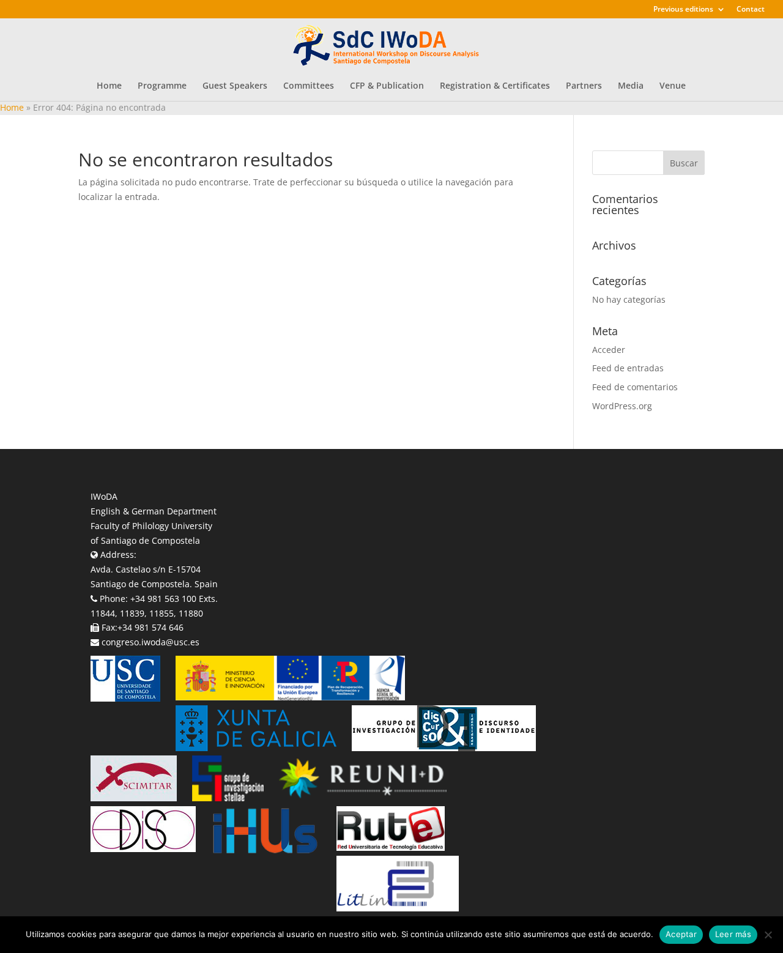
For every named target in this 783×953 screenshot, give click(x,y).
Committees (308, 86)
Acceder (608, 349)
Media (631, 86)
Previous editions (683, 10)
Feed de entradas (628, 368)
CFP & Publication (387, 86)
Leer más (733, 934)
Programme (162, 86)
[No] (768, 935)
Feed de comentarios (635, 387)
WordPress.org (622, 406)
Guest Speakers (234, 86)
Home (109, 86)
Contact (751, 10)
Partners (584, 86)
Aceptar (681, 934)
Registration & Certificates (495, 86)
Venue (672, 86)
